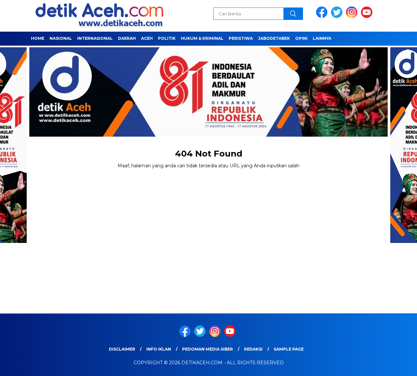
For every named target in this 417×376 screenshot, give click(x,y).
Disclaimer (122, 349)
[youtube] (368, 16)
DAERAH (127, 38)
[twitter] (338, 16)
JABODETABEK (274, 38)
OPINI (301, 38)
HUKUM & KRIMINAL (202, 38)
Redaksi (253, 349)
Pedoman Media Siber (207, 349)
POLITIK (167, 38)
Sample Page (289, 349)
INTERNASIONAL (95, 38)
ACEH (147, 38)
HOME (37, 38)
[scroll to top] (399, 366)
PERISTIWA (241, 38)
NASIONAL (61, 38)
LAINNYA (322, 38)
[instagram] (353, 16)
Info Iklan (158, 349)
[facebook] (323, 16)
